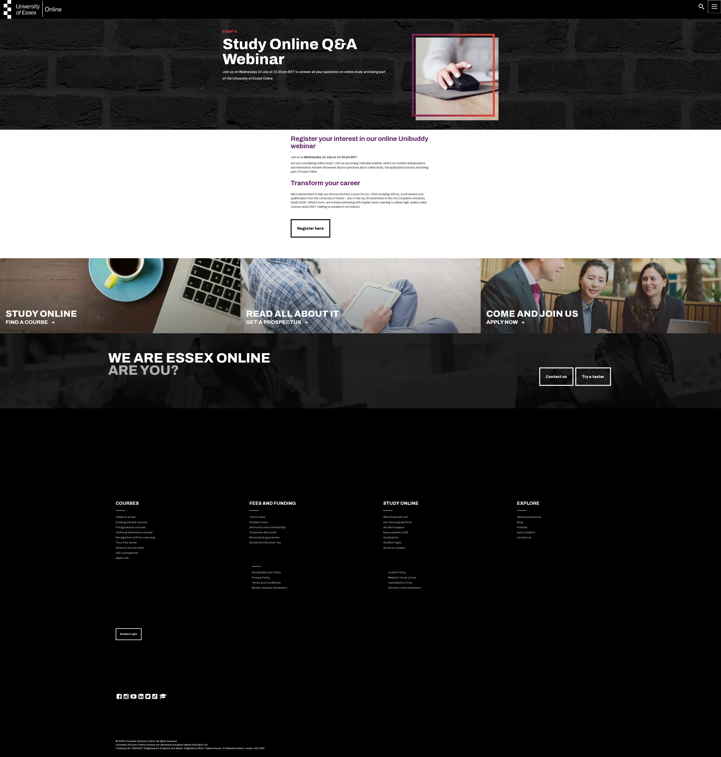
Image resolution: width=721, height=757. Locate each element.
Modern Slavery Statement (269, 587)
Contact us (556, 377)
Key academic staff (395, 532)
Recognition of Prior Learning (135, 537)
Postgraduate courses (131, 527)
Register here (310, 228)
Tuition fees (257, 517)
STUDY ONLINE (401, 503)
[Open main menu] (714, 6)
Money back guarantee (264, 537)
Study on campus (394, 547)
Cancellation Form (400, 582)
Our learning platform (397, 522)
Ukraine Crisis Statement (404, 587)
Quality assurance (529, 517)
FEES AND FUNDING (272, 503)
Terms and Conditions (266, 582)
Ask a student (526, 532)
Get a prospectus (273, 322)
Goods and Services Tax (265, 542)
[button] (701, 6)
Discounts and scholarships (267, 527)
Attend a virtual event (130, 547)
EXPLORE (528, 503)
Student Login (128, 634)
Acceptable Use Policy (266, 572)
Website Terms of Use (402, 577)
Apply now (502, 322)
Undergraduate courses (132, 522)
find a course (27, 322)
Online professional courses (134, 532)
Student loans (258, 522)
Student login (392, 542)
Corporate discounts (263, 532)
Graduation (390, 537)
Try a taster (593, 377)
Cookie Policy (397, 572)
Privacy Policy (261, 577)
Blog (520, 522)
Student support (394, 527)
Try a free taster (126, 542)
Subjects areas (126, 517)
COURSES (127, 503)
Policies (522, 527)
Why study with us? (395, 517)
